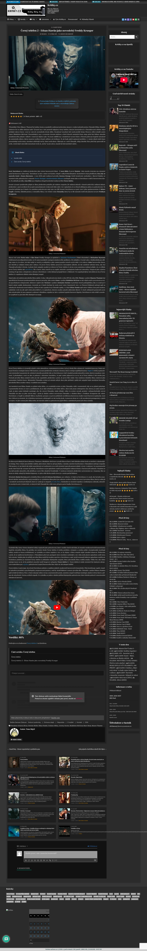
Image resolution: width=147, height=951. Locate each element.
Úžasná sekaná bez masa (126, 593)
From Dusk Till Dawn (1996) (126, 615)
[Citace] (44, 860)
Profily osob (111, 896)
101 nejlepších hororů (22, 894)
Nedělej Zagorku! (130, 651)
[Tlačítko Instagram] (131, 19)
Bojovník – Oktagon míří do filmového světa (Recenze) (128, 147)
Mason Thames (97, 726)
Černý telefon (24, 759)
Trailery (80, 833)
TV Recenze (113, 899)
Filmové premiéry (92, 894)
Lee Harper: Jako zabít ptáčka (126, 606)
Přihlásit (112, 690)
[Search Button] (138, 19)
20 (42, 932)
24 (31, 936)
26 (38, 936)
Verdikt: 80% (18, 158)
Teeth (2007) (121, 633)
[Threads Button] (128, 19)
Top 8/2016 (120, 608)
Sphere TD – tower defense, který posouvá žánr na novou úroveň (127, 188)
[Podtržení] (31, 860)
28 (45, 936)
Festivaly (42, 894)
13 (41, 928)
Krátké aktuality (47, 896)
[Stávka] (34, 860)
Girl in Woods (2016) (124, 581)
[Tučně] (25, 860)
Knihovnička (27, 896)
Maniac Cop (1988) (122, 622)
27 (42, 936)
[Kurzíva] (28, 860)
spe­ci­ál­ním (29, 269)
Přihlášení (93, 846)
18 (34, 932)
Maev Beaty (87, 726)
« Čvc (31, 943)
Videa (119, 899)
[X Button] (123, 19)
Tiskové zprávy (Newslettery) (93, 899)
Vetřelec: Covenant (25, 811)
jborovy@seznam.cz (124, 726)
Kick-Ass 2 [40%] (125, 677)
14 (45, 928)
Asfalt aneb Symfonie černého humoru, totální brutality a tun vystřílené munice (124, 597)
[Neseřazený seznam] (41, 860)
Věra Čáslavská (122, 602)
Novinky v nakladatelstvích (84, 896)
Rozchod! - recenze (124, 530)
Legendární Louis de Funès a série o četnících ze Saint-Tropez (128, 167)
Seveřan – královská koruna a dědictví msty (31, 795)
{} (53, 860)
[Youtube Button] (133, 19)
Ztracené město (123, 524)
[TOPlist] (9, 910)
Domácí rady (34, 894)
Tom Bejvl (44, 34)
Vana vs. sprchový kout (124, 626)
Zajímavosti (30, 787)
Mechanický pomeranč (125, 533)
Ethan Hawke (43, 726)
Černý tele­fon (16, 657)
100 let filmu (10, 894)
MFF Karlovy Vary (69, 896)
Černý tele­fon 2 (32, 643)
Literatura (45, 19)
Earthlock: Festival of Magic (126, 611)
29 (49, 936)
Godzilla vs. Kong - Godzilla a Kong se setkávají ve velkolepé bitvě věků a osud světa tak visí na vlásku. (37, 829)
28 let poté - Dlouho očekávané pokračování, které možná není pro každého (121, 499)
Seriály (23, 19)
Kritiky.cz (53, 5)
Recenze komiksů (20, 899)
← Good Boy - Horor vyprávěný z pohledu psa (23, 749)
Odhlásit (118, 690)
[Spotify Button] (136, 19)
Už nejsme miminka (124, 552)
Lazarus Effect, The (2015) (125, 604)
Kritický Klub (36, 896)
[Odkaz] (50, 860)
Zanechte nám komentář (66, 34)
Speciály (74, 899)
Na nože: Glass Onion (76, 777)
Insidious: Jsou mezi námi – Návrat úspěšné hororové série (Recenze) (128, 289)
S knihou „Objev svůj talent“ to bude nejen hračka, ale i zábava (123, 670)
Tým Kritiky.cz (60, 19)
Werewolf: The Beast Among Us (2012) (123, 372)
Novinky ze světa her (99, 896)
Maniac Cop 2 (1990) (123, 624)
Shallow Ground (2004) (124, 635)
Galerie (117, 894)
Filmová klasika (51, 894)
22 (49, 932)
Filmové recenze (57, 27)
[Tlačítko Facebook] (126, 19)
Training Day (74, 795)
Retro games (45, 899)
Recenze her (135, 896)
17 (31, 932)
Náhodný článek (88, 19)
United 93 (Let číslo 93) (125, 521)
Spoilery (80, 899)
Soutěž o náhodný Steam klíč (126, 638)
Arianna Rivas (23, 726)
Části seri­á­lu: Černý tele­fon (22, 162)
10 (31, 928)
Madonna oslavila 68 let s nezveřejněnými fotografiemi (128, 128)
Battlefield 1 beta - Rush (124, 629)
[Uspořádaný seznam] (37, 860)
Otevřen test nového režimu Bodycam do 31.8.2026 (126, 453)
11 (34, 928)
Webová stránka (16, 739)
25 (34, 936)
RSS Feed (113, 698)
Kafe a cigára (121, 537)
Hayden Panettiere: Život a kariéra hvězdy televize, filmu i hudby (128, 270)
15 (48, 928)
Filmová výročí (62, 894)
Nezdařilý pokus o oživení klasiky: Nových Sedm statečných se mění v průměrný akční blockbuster (87, 760)
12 (38, 928)
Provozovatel (72, 19)
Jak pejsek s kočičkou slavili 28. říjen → (93, 749)
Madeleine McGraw (76, 726)
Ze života (17, 902)
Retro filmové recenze (32, 767)
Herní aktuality (125, 894)
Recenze (128, 896)
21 (45, 932)
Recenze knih (10, 899)
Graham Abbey (53, 726)
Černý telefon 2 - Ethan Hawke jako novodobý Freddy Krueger (57, 30)
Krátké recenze (57, 896)
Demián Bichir (33, 726)
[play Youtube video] (57, 607)
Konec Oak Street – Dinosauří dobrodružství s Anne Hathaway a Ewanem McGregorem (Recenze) (128, 229)
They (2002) (121, 631)
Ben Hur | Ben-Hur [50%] (125, 554)
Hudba (8, 896)
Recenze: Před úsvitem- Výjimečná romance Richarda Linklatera (88, 811)
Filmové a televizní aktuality (77, 894)
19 (38, 932)
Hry (33, 19)
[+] (56, 860)
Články (24, 902)
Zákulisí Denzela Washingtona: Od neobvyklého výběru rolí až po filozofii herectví (37, 778)
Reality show (120, 896)
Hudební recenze (17, 896)
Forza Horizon (121, 613)
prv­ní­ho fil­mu (56, 482)
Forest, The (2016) (123, 570)
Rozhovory (54, 899)
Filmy (11, 19)
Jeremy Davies (64, 726)
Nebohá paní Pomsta (124, 535)
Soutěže (68, 899)
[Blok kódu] (47, 860)
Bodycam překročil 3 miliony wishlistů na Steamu (127, 335)
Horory (133, 894)
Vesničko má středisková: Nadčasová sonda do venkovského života (128, 251)
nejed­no (26, 564)
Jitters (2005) (122, 680)
